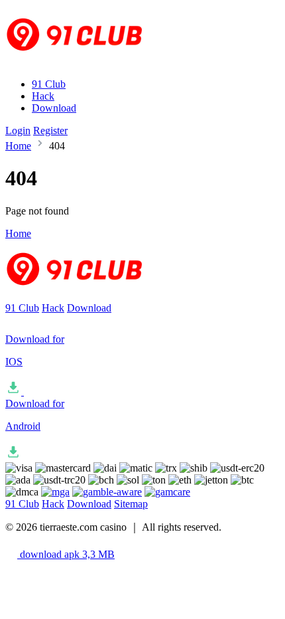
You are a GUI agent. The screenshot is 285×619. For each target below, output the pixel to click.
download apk (66, 554)
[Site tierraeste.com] (82, 61)
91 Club (49, 84)
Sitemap (131, 503)
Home (18, 145)
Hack (43, 96)
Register (50, 130)
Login (17, 130)
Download (54, 108)
